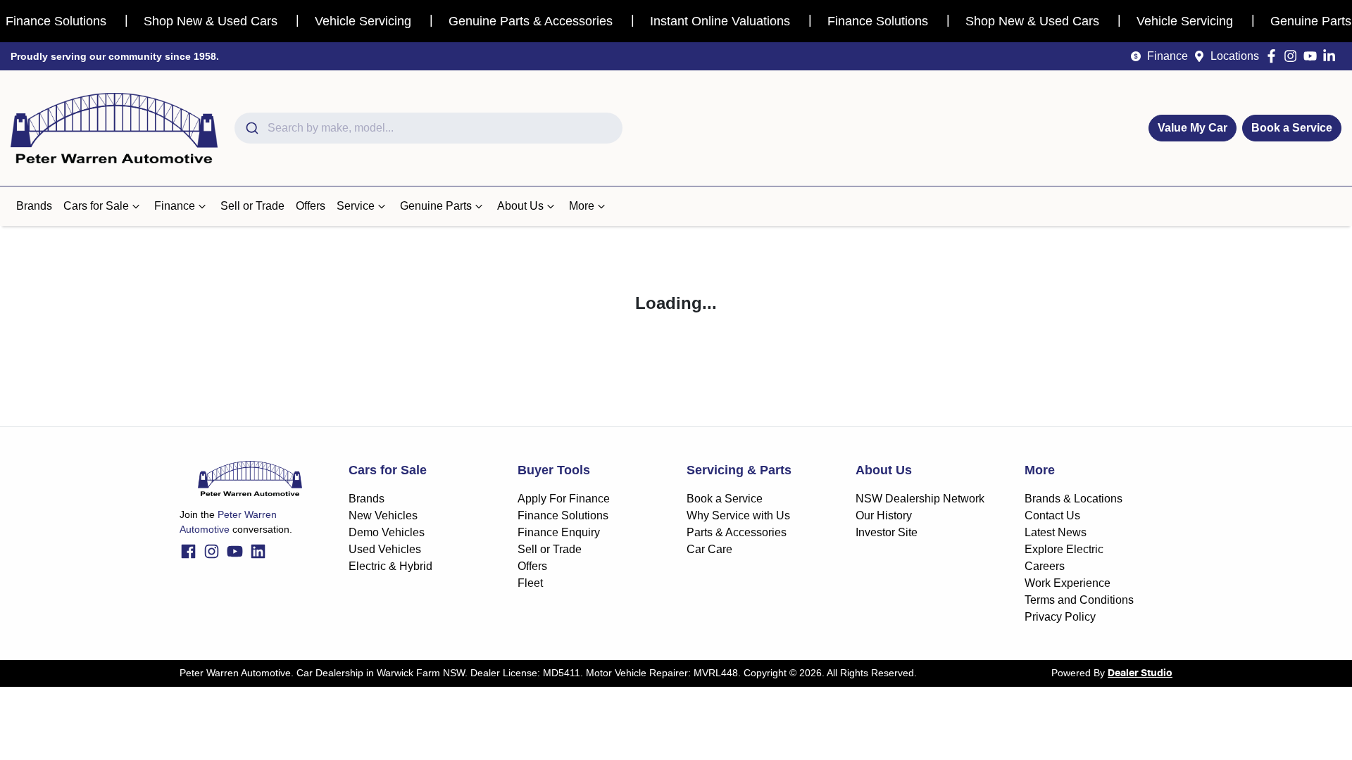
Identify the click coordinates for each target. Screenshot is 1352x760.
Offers (310, 206)
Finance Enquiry (559, 532)
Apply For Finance (564, 499)
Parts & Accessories (737, 532)
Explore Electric (1064, 549)
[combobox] (428, 128)
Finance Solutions (563, 515)
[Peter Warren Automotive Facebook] (1274, 56)
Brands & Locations (1073, 499)
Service (356, 206)
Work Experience (1067, 583)
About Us (520, 206)
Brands (34, 206)
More (581, 206)
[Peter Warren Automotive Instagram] (1293, 56)
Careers (1045, 566)
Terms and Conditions (1079, 600)
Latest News (1056, 532)
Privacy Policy (1060, 617)
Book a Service (1291, 128)
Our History (884, 515)
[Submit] (251, 128)
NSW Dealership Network (920, 499)
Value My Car (1192, 128)
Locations (1234, 56)
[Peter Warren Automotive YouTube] (1312, 56)
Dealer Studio (1140, 673)
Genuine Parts (436, 206)
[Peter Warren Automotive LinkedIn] (1331, 56)
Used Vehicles (385, 549)
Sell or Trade (252, 206)
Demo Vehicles (387, 532)
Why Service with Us (738, 515)
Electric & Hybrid (390, 566)
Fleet (530, 583)
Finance (1167, 56)
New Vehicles (383, 515)
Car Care (709, 549)
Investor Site (887, 532)
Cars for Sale (96, 206)
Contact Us (1052, 515)
